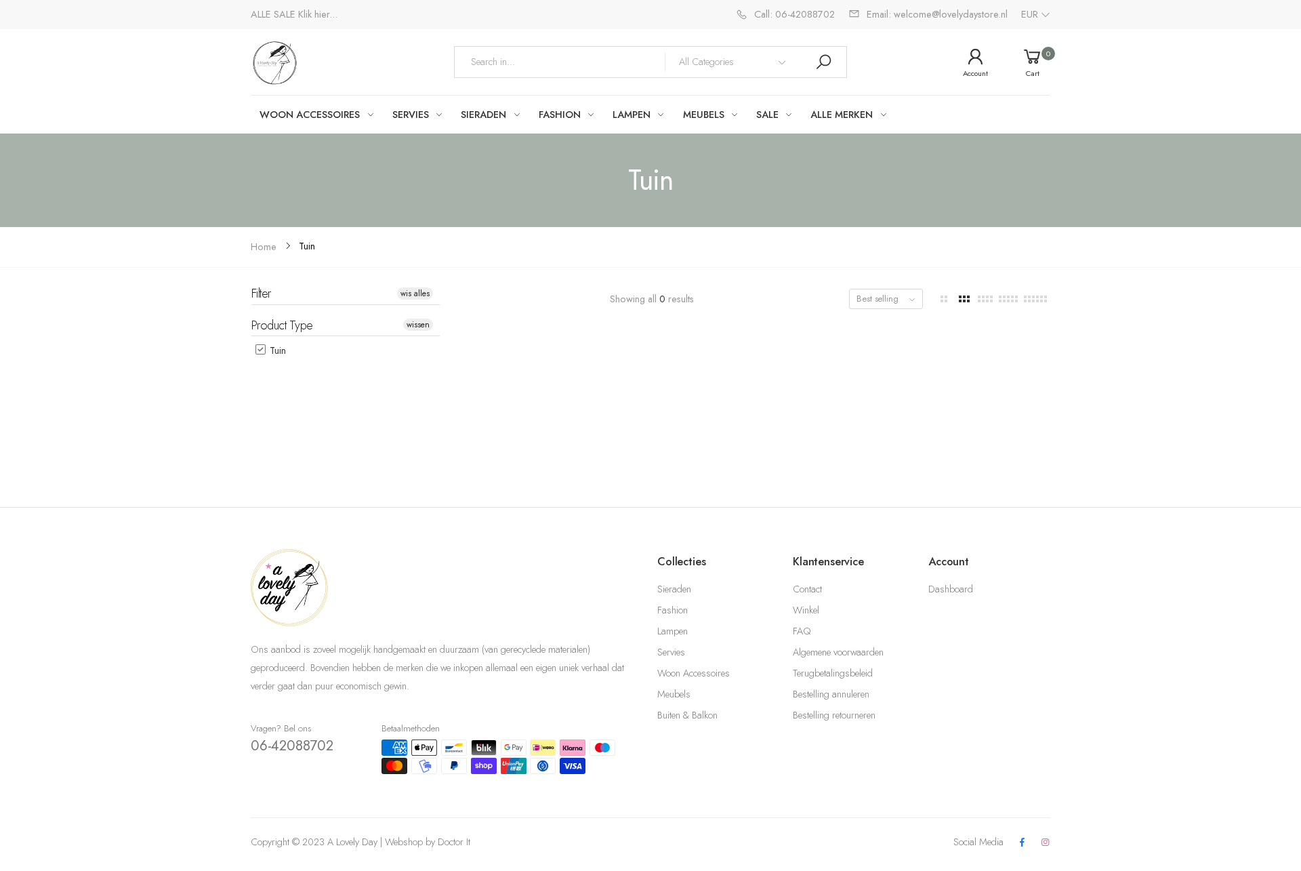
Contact (807, 589)
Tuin (276, 350)
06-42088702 (292, 745)
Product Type (282, 325)
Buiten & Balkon (687, 715)
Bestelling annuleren (831, 694)
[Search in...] (823, 62)
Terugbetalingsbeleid (833, 673)
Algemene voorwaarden (838, 652)
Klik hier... (317, 14)
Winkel (806, 610)
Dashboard (950, 589)
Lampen (672, 631)
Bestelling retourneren (834, 715)
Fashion (672, 610)
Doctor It (454, 842)
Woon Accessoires (693, 673)
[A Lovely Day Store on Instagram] (1045, 842)
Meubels (673, 694)
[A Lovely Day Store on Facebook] (1022, 842)
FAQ (801, 631)
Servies (671, 652)
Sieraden (674, 589)
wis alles (415, 293)
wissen (418, 325)
